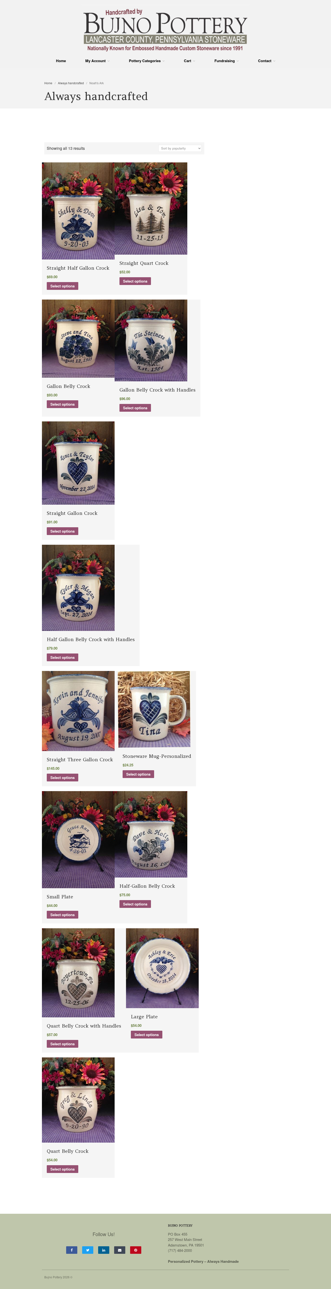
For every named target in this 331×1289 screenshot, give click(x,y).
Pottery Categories (145, 60)
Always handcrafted (71, 83)
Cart (187, 60)
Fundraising (224, 60)
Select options (62, 286)
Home (61, 60)
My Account (95, 60)
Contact (264, 60)
